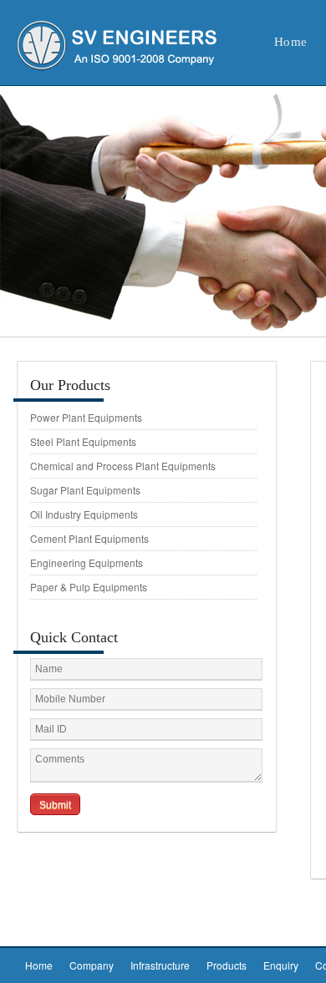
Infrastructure (160, 965)
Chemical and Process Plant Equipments (123, 466)
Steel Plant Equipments (83, 441)
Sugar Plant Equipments (85, 490)
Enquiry (280, 965)
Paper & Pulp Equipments (88, 587)
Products (226, 965)
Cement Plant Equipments (89, 538)
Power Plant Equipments (86, 417)
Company (91, 965)
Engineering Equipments (86, 562)
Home (39, 965)
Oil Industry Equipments (84, 514)
